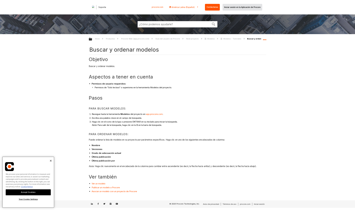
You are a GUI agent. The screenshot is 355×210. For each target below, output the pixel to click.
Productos (110, 39)
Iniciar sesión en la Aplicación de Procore (242, 7)
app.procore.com (154, 114)
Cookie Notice (27, 187)
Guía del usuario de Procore (168, 39)
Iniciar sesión (259, 204)
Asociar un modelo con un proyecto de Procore (114, 191)
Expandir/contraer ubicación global (264, 38)
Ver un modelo (98, 183)
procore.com (157, 7)
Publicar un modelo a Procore (106, 187)
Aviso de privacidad (211, 204)
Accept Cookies (28, 192)
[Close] (51, 161)
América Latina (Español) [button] (183, 7)
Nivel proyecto (192, 39)
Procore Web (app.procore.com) (135, 39)
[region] (28, 182)
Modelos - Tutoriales (232, 39)
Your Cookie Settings (28, 199)
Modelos (211, 39)
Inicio (97, 39)
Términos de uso (229, 204)
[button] (213, 24)
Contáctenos (212, 7)
